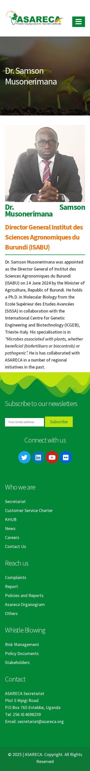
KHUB (10, 519)
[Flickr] (66, 457)
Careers (12, 537)
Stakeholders (17, 662)
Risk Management (22, 644)
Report (11, 586)
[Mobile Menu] (78, 21)
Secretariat (15, 501)
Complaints (15, 577)
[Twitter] (24, 457)
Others (11, 613)
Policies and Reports (24, 595)
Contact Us (15, 546)
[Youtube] (52, 457)
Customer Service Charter (29, 510)
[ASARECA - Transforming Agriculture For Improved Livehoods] (34, 18)
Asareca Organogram (25, 604)
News (10, 528)
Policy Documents (22, 653)
